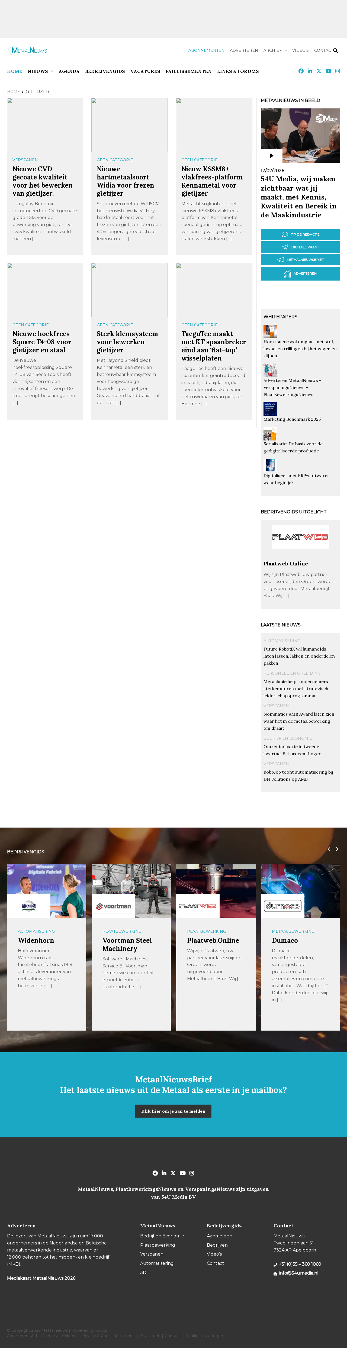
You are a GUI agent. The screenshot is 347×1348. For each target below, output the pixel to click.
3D (143, 1272)
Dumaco (285, 940)
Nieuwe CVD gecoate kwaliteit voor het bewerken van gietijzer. (42, 181)
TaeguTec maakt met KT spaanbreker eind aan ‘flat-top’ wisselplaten (213, 346)
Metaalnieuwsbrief (305, 260)
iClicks (101, 1330)
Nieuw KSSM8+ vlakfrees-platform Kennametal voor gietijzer (212, 181)
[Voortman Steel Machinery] (113, 906)
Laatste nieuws (281, 625)
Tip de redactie (305, 234)
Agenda (69, 71)
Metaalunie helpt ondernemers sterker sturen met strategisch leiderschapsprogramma (296, 688)
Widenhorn (36, 940)
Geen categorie (115, 159)
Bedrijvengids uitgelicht (294, 511)
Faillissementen (189, 71)
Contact (323, 50)
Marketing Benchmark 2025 (292, 419)
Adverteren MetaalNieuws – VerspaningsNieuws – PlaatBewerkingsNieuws (293, 387)
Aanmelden (219, 1235)
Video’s (300, 50)
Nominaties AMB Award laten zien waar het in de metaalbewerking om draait (299, 721)
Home (14, 71)
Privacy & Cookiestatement (108, 1335)
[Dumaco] (283, 906)
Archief (273, 50)
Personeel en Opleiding (292, 673)
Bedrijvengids (105, 71)
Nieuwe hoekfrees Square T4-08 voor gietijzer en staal (41, 342)
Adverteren (244, 50)
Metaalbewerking (293, 931)
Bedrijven (217, 1245)
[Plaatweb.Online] (300, 557)
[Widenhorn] (29, 906)
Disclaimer (149, 1335)
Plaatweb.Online (286, 563)
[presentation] (328, 849)
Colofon (69, 1335)
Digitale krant (305, 247)
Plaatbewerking (122, 931)
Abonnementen (206, 50)
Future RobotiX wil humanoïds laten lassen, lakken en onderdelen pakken (299, 656)
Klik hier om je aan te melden (173, 1111)
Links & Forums (238, 71)
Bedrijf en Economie (288, 738)
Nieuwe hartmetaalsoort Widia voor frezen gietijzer (125, 181)
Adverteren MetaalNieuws (32, 1335)
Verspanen (25, 159)
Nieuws (38, 71)
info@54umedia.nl (299, 1273)
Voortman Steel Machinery (127, 944)
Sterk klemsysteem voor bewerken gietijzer (127, 342)
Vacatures (145, 71)
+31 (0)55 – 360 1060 (300, 1264)
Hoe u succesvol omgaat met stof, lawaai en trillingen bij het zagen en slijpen (300, 348)
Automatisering (282, 640)
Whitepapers (280, 316)
